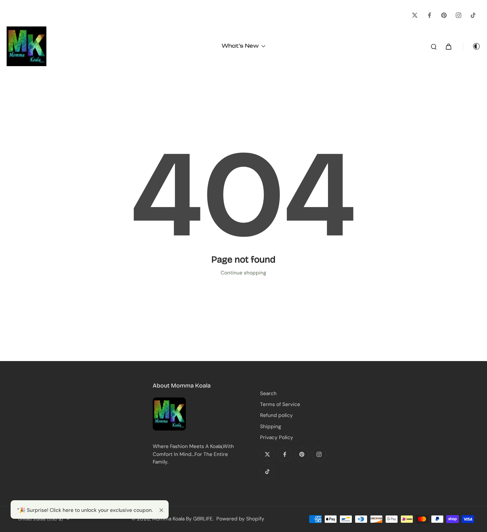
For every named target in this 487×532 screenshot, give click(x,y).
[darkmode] (471, 46)
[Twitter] (414, 15)
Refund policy (276, 415)
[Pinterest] (444, 15)
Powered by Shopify (240, 518)
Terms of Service (280, 404)
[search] (433, 46)
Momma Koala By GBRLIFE (182, 518)
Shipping (270, 426)
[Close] (161, 510)
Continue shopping (243, 272)
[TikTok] (473, 15)
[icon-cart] (448, 46)
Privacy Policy (276, 437)
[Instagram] (458, 15)
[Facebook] (429, 15)
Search (268, 393)
